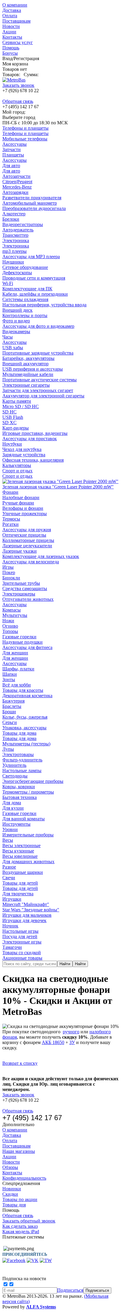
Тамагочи (12, 947)
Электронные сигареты (26, 385)
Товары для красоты (22, 690)
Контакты (12, 37)
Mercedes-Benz (17, 186)
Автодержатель (17, 229)
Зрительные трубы (21, 583)
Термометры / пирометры (28, 791)
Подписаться (70, 1290)
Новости (11, 26)
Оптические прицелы (24, 534)
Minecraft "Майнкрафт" (25, 904)
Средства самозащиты (24, 588)
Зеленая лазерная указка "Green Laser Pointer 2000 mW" (58, 486)
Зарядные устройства (23, 454)
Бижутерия (13, 700)
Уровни (10, 829)
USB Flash (12, 417)
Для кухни (13, 808)
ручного (71, 1031)
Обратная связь (17, 101)
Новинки (11, 1188)
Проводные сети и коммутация (33, 277)
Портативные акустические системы (39, 379)
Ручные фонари (18, 502)
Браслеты (11, 706)
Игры (8, 567)
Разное (9, 866)
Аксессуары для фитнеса (27, 647)
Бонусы (10, 53)
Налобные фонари (20, 497)
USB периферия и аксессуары (32, 369)
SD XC (9, 422)
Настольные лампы (21, 770)
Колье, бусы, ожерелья (24, 717)
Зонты (8, 679)
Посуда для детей (19, 936)
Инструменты (16, 824)
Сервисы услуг (17, 42)
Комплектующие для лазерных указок (40, 556)
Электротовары (18, 754)
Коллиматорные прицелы (28, 540)
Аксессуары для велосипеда (30, 561)
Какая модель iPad (20, 1231)
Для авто (11, 165)
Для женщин (15, 652)
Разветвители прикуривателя (31, 197)
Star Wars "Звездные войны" (30, 909)
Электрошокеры (18, 593)
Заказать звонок (18, 85)
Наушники (13, 261)
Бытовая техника (19, 797)
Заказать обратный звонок (28, 1220)
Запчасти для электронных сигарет (37, 390)
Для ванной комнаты (23, 818)
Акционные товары (22, 957)
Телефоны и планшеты (25, 128)
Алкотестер (13, 213)
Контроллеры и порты (24, 315)
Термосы (11, 518)
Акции (9, 31)
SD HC (9, 411)
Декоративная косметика (27, 695)
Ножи (8, 620)
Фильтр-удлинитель (22, 759)
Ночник (10, 925)
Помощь (10, 47)
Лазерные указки (19, 551)
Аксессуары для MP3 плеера (31, 256)
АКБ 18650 (53, 1042)
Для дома (11, 802)
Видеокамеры (16, 331)
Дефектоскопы (17, 272)
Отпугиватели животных (28, 599)
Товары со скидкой (21, 952)
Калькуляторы (16, 465)
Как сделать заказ (20, 1226)
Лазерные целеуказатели (27, 545)
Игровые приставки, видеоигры (35, 433)
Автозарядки (15, 192)
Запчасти (11, 149)
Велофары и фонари (22, 508)
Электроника (15, 240)
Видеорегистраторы (22, 224)
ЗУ (72, 1042)
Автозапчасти (16, 176)
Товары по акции (19, 1199)
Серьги (9, 722)
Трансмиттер (15, 235)
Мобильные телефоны (24, 138)
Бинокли (11, 577)
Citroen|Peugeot (17, 181)
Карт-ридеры (15, 427)
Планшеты (13, 154)
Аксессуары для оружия (26, 529)
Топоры (10, 631)
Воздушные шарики (22, 872)
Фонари (10, 492)
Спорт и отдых (17, 470)
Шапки (9, 674)
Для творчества (17, 893)
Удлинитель (14, 765)
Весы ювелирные (20, 856)
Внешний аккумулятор (25, 363)
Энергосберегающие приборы (32, 781)
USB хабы (12, 347)
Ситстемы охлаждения (25, 299)
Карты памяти (16, 401)
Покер (8, 572)
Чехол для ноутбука (21, 449)
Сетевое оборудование (25, 267)
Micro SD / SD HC (20, 406)
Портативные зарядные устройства (37, 352)
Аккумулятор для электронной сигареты (43, 395)
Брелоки (10, 219)
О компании (14, 4)
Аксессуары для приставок (29, 438)
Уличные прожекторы (24, 513)
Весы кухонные (18, 850)
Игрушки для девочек (24, 920)
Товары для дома (19, 733)
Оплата (9, 15)
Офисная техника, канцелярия (33, 460)
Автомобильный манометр (29, 203)
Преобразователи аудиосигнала (34, 208)
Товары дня (14, 1204)
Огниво (10, 625)
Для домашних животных (28, 861)
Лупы (8, 749)
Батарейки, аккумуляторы (28, 358)
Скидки (10, 1194)
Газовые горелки (19, 636)
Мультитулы (14, 615)
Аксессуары (14, 144)
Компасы (11, 609)
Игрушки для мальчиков (27, 915)
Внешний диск (17, 310)
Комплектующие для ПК (27, 288)
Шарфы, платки (18, 668)
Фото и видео (16, 320)
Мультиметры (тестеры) (26, 743)
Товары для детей (20, 882)
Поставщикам (16, 20)
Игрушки (11, 899)
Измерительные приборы (28, 834)
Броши (9, 711)
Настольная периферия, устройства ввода (44, 304)
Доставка (11, 10)
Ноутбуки (12, 443)
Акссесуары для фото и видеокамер (38, 326)
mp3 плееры (14, 251)
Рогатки (10, 524)
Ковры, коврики (18, 786)
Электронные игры (21, 941)
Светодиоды (15, 775)
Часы (7, 336)
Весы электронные (21, 845)
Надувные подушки (22, 642)
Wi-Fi (7, 283)
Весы (7, 840)
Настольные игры (20, 931)
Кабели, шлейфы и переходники (35, 294)
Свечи (8, 877)
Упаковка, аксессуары (24, 727)
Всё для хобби (16, 684)
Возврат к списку (20, 1063)
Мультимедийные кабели (27, 374)
